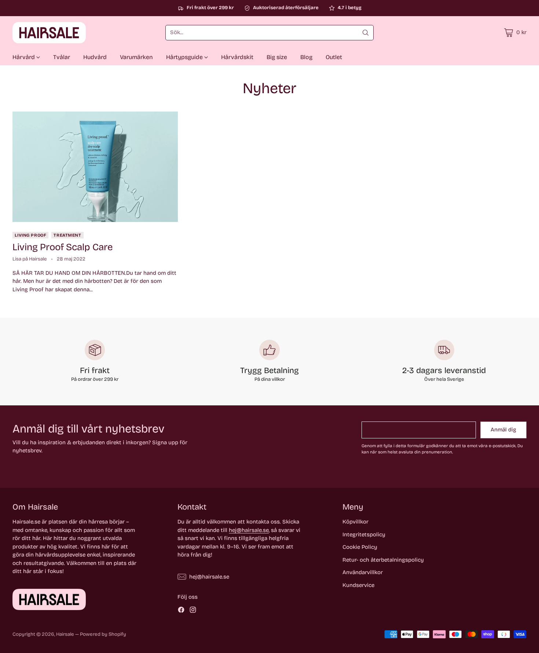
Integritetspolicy (363, 534)
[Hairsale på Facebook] (181, 611)
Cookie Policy (359, 547)
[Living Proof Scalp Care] (95, 167)
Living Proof (30, 235)
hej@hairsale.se (249, 530)
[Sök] (366, 32)
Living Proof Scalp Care (62, 247)
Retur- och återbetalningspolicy (383, 560)
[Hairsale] (49, 32)
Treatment (67, 235)
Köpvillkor (355, 521)
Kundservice (358, 585)
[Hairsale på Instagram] (192, 611)
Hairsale (65, 634)
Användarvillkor (362, 572)
